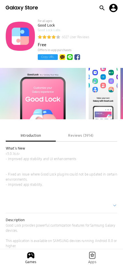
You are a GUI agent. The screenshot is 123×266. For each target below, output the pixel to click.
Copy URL (47, 57)
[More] (115, 206)
